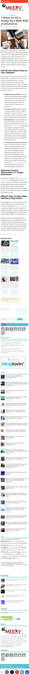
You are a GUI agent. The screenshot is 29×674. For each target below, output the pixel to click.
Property (3, 554)
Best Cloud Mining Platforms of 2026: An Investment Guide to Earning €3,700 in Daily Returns (16, 384)
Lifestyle (4, 552)
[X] (12, 672)
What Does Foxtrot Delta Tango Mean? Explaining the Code (14, 292)
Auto (18, 539)
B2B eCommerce (6, 234)
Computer (19, 541)
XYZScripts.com (20, 669)
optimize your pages (14, 126)
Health (4, 547)
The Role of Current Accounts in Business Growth (14, 273)
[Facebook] (7, 672)
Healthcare (10, 548)
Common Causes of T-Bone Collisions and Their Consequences (16, 501)
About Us (6, 667)
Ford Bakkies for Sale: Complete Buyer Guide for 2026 (16, 487)
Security (14, 554)
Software (22, 556)
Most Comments (5, 337)
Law (18, 550)
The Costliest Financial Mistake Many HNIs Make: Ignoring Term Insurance (16, 404)
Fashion (25, 543)
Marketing (15, 552)
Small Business (9, 556)
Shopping (3, 556)
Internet (15, 550)
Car (11, 541)
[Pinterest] (17, 672)
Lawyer (22, 550)
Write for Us (21, 667)
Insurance (9, 550)
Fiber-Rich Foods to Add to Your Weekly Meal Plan (14, 443)
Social (3, 324)
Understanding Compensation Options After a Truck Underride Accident (16, 516)
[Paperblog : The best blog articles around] (16, 620)
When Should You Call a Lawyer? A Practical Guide (15, 437)
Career (14, 541)
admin (3, 26)
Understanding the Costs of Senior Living (15, 391)
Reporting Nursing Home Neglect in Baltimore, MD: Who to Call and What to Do (16, 494)
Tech (27, 556)
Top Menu (6, 1)
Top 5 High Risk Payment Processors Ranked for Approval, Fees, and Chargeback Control (15, 465)
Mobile (20, 552)
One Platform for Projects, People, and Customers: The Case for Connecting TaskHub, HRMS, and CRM (14, 257)
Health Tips (17, 548)
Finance (4, 545)
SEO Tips (23, 554)
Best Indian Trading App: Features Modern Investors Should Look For (15, 410)
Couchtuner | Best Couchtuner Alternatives (11, 349)
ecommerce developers (21, 206)
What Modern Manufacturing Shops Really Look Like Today (15, 529)
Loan (10, 552)
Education (10, 543)
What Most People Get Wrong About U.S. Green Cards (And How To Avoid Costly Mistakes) (5, 275)
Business (12, 234)
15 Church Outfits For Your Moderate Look (11, 343)
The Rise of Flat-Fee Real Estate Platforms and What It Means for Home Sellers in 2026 (16, 451)
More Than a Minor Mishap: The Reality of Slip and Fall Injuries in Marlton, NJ (16, 523)
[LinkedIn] (22, 672)
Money (24, 552)
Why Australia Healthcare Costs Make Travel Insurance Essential (16, 397)
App (5, 539)
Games (16, 545)
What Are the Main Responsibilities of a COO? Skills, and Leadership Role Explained (5, 256)
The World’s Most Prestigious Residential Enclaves (13, 376)
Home (23, 547)
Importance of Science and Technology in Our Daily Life (14, 341)
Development (4, 543)
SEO (18, 554)
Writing (18, 558)
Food (9, 545)
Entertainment (17, 543)
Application (11, 539)
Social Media (15, 556)
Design (24, 541)
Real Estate (8, 554)
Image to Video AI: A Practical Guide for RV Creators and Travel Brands (16, 458)
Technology (6, 558)
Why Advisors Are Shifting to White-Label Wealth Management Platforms (5, 293)
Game (12, 545)
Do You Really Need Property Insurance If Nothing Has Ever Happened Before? (16, 423)
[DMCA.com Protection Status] (6, 620)
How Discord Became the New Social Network (15, 472)
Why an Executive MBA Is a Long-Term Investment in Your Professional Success (16, 509)
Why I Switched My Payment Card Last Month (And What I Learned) (16, 417)
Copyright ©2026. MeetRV (6, 665)
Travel (14, 558)
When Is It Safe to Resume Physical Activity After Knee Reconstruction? (15, 430)
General (20, 545)
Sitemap (16, 667)
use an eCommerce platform (19, 162)
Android (2, 539)
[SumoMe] (27, 672)
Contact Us (11, 667)
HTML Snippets (8, 669)
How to (3, 550)
